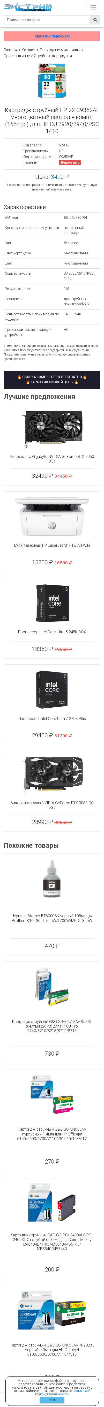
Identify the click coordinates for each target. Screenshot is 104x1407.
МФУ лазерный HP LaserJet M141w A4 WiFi (52, 545)
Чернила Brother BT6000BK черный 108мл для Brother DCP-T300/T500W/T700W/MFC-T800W (52, 918)
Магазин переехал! (52, 36)
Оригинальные (17, 55)
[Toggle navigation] (93, 7)
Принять (52, 1400)
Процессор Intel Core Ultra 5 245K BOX (52, 632)
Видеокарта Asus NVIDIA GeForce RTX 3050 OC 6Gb (52, 805)
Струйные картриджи (53, 55)
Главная (11, 50)
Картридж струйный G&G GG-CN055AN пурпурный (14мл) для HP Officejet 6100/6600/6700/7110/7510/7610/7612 (52, 1134)
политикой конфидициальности (62, 1392)
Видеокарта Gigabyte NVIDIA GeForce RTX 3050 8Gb (52, 458)
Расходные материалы (60, 50)
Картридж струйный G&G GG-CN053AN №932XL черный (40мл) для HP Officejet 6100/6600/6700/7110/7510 (52, 1350)
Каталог (29, 50)
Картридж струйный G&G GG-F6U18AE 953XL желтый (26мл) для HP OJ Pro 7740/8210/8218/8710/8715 (52, 1026)
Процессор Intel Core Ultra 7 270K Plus (52, 718)
